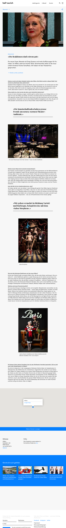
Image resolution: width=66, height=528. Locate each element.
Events (51, 3)
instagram (43, 520)
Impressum (37, 523)
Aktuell (44, 3)
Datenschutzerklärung (40, 527)
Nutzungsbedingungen (40, 525)
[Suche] (60, 3)
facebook (36, 520)
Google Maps (27, 402)
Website (5, 448)
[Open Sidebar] (62, 3)
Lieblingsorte (36, 3)
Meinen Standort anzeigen (33, 429)
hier (37, 443)
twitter (48, 520)
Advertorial (11, 54)
